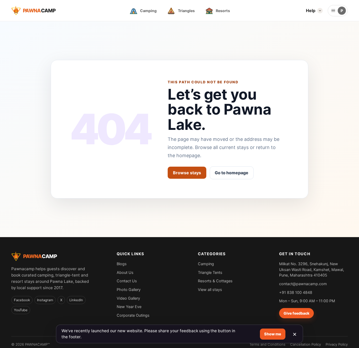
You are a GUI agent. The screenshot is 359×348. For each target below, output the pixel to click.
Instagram (45, 300)
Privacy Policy (337, 344)
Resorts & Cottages (215, 281)
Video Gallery (128, 298)
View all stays (210, 289)
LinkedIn (76, 300)
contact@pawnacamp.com (303, 284)
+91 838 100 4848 (295, 292)
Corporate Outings (133, 315)
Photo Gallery (129, 289)
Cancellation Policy (305, 344)
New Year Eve (129, 306)
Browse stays (187, 172)
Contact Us (127, 281)
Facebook (22, 300)
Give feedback (296, 313)
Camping (206, 264)
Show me (272, 334)
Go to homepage (231, 172)
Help (310, 10)
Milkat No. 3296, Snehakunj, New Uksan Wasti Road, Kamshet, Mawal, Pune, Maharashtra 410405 (311, 269)
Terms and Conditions (267, 344)
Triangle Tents (210, 272)
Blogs (122, 264)
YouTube (21, 310)
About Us (125, 272)
